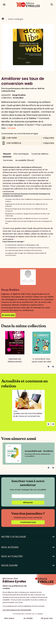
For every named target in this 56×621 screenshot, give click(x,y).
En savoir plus (8, 315)
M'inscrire (28, 502)
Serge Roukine (19, 95)
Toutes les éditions (39, 154)
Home (2, 19)
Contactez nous (28, 522)
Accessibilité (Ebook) (24, 160)
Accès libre (18, 97)
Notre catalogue (15, 19)
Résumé (7, 154)
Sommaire (8, 160)
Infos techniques (21, 154)
